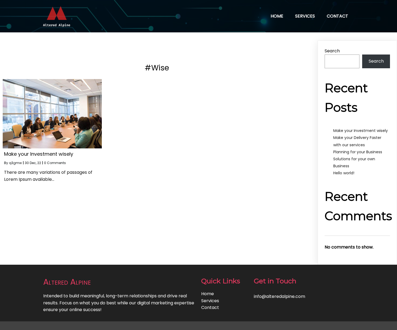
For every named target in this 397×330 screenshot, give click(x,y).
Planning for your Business (357, 152)
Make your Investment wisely (360, 130)
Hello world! (343, 173)
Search (332, 51)
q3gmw (15, 163)
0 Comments (55, 163)
